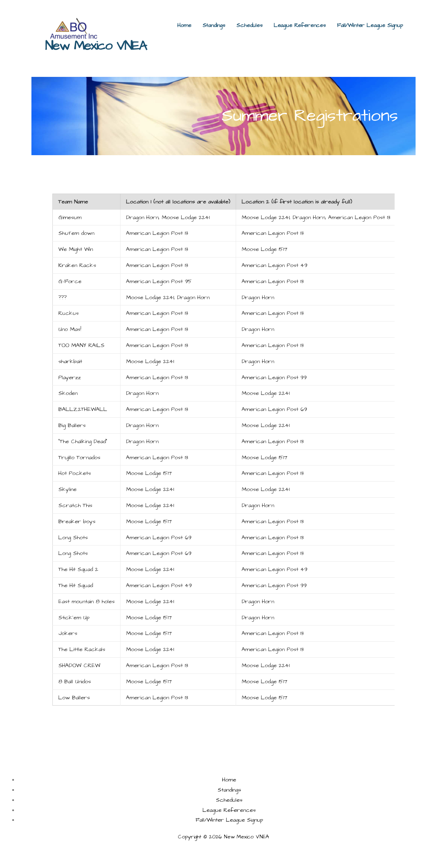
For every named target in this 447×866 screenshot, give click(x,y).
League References (300, 25)
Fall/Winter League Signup (370, 25)
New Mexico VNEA (96, 46)
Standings (214, 25)
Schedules (249, 25)
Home (184, 25)
